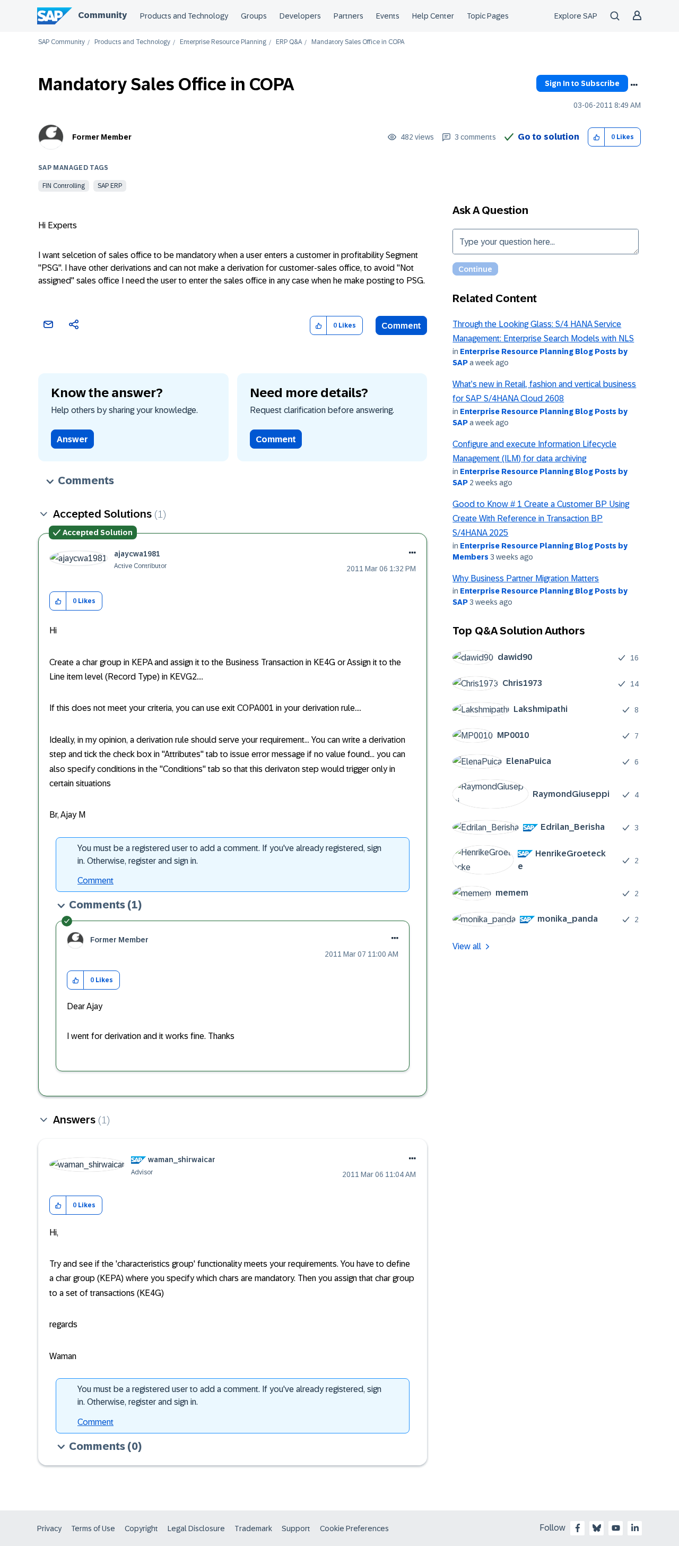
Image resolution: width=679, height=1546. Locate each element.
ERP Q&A (289, 42)
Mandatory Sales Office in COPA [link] (357, 42)
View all (466, 946)
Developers (300, 16)
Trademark (253, 1528)
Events (387, 16)
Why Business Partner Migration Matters (525, 578)
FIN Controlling (63, 186)
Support (296, 1528)
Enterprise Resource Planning (223, 42)
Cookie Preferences (354, 1528)
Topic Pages (488, 16)
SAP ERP (110, 186)
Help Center (433, 16)
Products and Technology (184, 16)
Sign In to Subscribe (582, 83)
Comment (401, 325)
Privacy (49, 1528)
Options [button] (634, 85)
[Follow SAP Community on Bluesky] (597, 1528)
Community (102, 15)
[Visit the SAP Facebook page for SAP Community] (577, 1528)
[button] (596, 137)
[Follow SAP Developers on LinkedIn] (635, 1528)
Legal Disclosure (196, 1528)
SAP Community (61, 42)
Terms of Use (93, 1528)
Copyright (141, 1528)
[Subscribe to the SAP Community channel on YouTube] (616, 1528)
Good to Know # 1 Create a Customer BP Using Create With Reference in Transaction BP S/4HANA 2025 (540, 519)
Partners (348, 16)
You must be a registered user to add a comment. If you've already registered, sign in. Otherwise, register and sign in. (229, 854)
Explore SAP (575, 16)
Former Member (102, 137)
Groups (254, 16)
